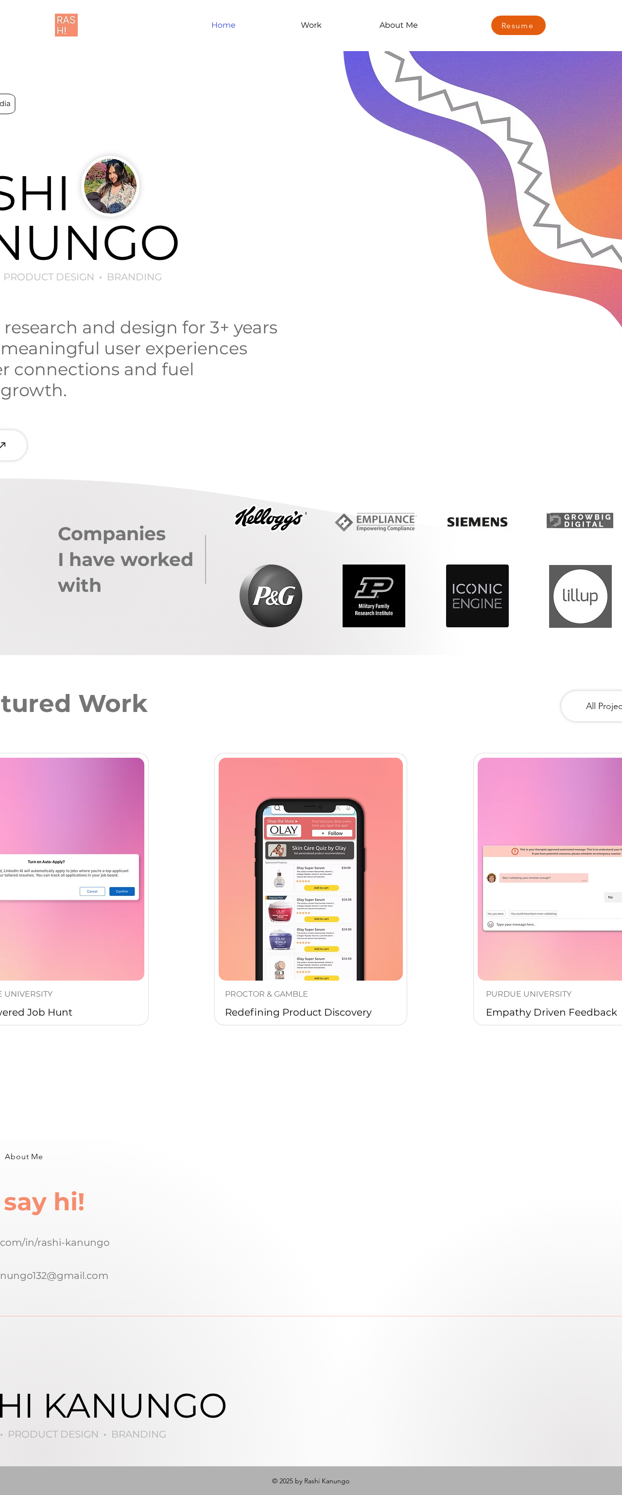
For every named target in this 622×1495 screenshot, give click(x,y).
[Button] (310, 889)
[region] (310, 889)
